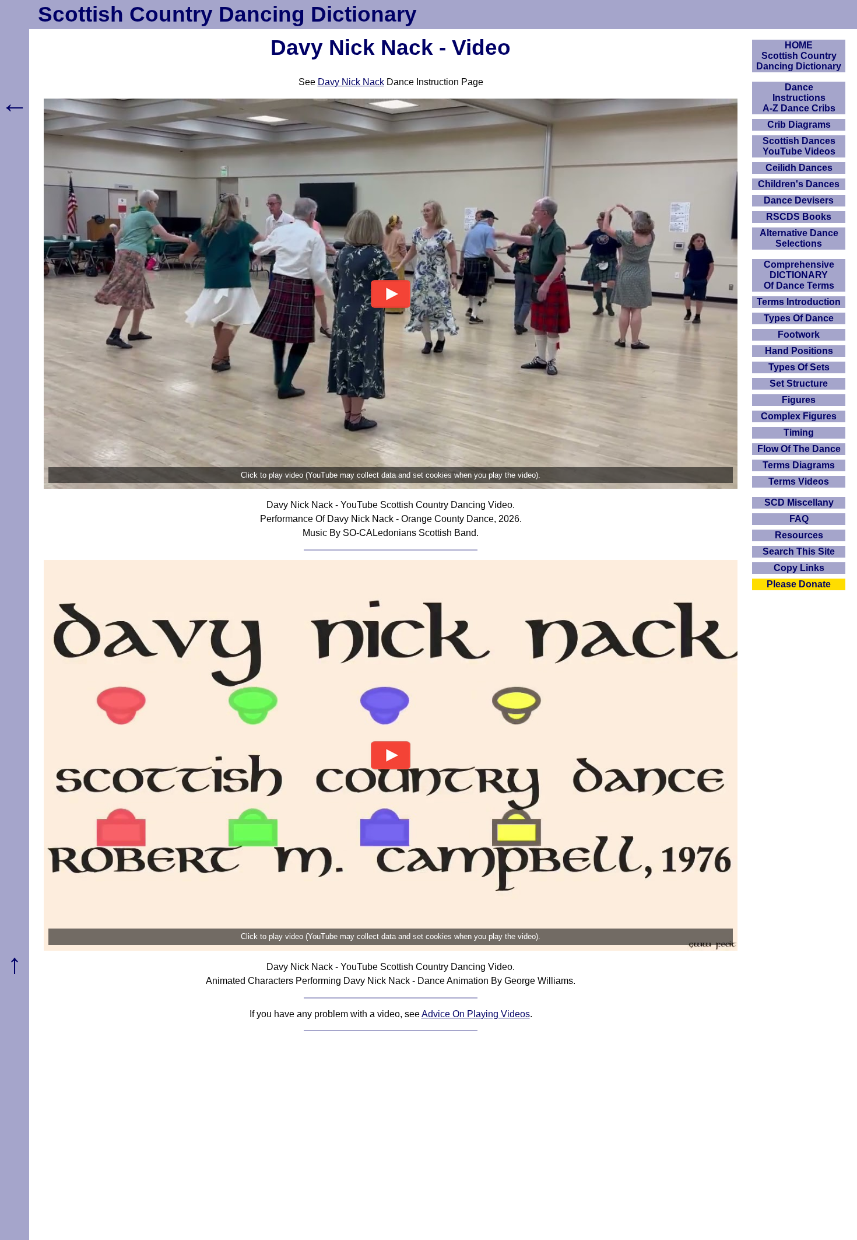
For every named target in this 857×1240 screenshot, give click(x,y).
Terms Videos (798, 481)
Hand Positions (799, 351)
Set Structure (799, 383)
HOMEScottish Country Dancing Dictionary (798, 55)
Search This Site (799, 551)
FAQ (799, 519)
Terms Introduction (799, 302)
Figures (799, 400)
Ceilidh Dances (799, 168)
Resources (799, 535)
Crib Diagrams (799, 124)
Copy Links (799, 568)
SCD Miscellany (799, 502)
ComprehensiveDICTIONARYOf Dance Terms (799, 275)
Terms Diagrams (799, 465)
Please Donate (799, 584)
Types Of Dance (799, 318)
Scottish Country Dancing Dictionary (227, 14)
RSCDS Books (798, 217)
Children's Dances (799, 184)
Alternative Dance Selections (799, 238)
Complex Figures (799, 416)
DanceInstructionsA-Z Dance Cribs (799, 97)
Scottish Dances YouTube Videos (799, 146)
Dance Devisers (799, 200)
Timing (799, 432)
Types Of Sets (799, 367)
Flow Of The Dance (799, 449)
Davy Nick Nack (351, 82)
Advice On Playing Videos (476, 1014)
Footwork (799, 334)
